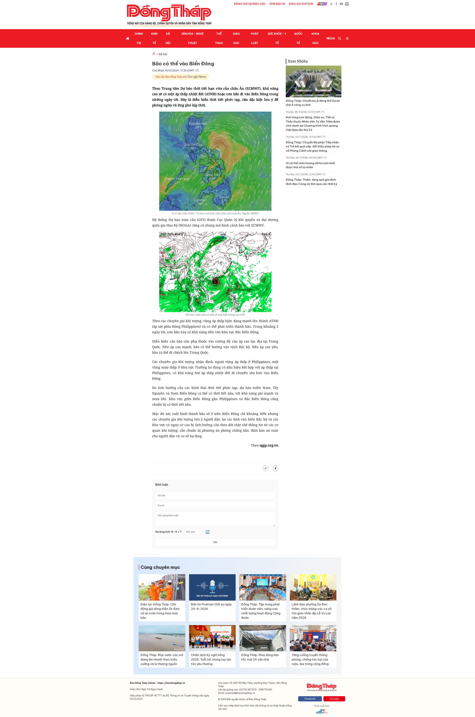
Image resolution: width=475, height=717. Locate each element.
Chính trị (139, 38)
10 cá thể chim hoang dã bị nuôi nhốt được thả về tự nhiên (310, 165)
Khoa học (315, 38)
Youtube (334, 698)
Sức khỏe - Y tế (277, 38)
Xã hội (168, 38)
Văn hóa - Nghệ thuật (192, 38)
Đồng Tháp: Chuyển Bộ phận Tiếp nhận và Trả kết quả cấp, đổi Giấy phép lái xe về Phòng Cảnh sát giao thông (312, 146)
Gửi (215, 542)
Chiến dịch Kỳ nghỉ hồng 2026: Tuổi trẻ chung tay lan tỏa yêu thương (211, 659)
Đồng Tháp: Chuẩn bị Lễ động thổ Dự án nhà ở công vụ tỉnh (313, 103)
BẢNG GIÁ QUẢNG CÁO (250, 4)
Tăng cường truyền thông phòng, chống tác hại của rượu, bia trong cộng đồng (310, 659)
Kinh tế (154, 38)
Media (330, 38)
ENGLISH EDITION (301, 4)
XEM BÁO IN (277, 4)
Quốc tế (298, 38)
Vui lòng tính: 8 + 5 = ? (168, 532)
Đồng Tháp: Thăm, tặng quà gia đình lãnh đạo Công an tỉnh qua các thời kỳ (311, 182)
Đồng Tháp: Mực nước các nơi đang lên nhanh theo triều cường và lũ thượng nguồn (161, 659)
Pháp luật (254, 38)
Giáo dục (236, 38)
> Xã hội (162, 54)
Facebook (310, 698)
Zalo (346, 4)
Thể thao (219, 38)
